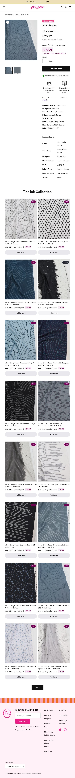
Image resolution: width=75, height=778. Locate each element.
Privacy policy (36, 773)
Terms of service (26, 773)
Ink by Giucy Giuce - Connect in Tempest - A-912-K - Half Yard (54, 364)
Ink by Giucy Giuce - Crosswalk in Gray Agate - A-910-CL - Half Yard (52, 667)
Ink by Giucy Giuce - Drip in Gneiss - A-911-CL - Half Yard (54, 485)
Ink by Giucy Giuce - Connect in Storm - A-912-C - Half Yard (54, 606)
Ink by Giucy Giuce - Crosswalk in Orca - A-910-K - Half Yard (53, 303)
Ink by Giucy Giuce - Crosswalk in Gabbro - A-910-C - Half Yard (21, 485)
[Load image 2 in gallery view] (17, 70)
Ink (28, 14)
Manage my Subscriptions (49, 733)
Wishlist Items (47, 725)
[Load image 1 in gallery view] (8, 70)
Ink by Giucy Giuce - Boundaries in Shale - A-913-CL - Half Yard (53, 546)
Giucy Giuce (19, 14)
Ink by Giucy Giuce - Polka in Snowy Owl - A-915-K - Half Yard (53, 242)
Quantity (44, 57)
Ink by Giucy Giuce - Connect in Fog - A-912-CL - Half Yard (20, 364)
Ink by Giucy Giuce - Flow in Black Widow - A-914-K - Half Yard (21, 606)
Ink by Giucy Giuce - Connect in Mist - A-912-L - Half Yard (20, 242)
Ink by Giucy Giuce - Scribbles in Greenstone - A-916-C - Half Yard (50, 424)
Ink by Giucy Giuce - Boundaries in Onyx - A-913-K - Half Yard (20, 424)
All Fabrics (9, 14)
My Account (48, 710)
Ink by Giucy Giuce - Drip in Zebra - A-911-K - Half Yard (20, 546)
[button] (4, 7)
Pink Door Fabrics (15, 773)
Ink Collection (49, 25)
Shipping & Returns (63, 722)
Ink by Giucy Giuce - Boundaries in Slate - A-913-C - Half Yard (20, 303)
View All (37, 687)
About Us (62, 710)
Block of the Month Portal (48, 743)
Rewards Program (47, 716)
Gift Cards (48, 751)
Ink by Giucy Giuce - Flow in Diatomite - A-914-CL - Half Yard (21, 667)
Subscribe (22, 721)
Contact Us (63, 715)
